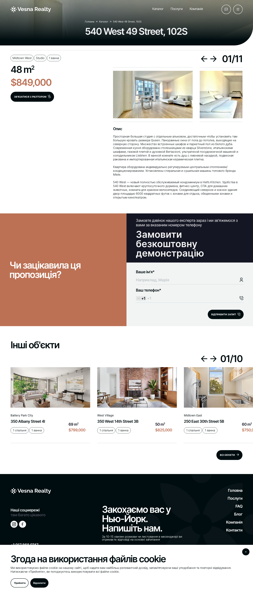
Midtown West (21, 58)
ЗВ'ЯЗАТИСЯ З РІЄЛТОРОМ (30, 96)
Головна (89, 21)
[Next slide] (213, 59)
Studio (40, 58)
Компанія (196, 9)
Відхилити (39, 582)
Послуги (177, 9)
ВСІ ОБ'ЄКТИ (227, 455)
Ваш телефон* (148, 294)
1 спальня (19, 430)
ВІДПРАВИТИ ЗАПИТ (223, 314)
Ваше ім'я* (145, 272)
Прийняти (20, 582)
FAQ (238, 506)
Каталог (158, 9)
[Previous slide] (204, 59)
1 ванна (54, 58)
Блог (238, 514)
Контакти (234, 530)
